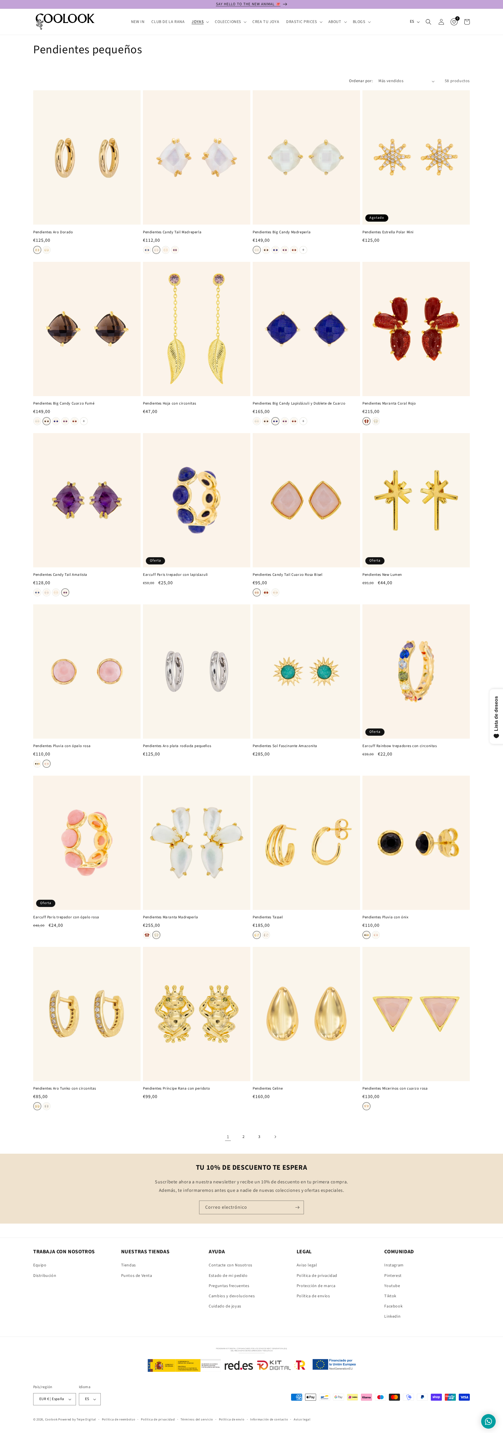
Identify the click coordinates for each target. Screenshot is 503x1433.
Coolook (51, 1419)
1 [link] (228, 1137)
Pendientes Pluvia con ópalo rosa (62, 746)
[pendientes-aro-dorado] (37, 250)
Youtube (392, 1286)
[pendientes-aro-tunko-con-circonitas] (37, 1106)
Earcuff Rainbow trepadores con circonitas (399, 746)
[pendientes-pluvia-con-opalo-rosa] (46, 763)
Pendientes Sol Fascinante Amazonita (285, 746)
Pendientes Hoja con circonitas (169, 403)
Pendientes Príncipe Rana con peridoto (176, 1088)
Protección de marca (316, 1286)
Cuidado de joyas (225, 1306)
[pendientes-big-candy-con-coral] (294, 250)
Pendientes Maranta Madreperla (170, 917)
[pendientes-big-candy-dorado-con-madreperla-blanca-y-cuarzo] (257, 250)
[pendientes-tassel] (257, 935)
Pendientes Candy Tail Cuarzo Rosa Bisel (287, 574)
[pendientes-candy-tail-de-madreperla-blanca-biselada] (275, 592)
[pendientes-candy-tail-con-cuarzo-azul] (147, 250)
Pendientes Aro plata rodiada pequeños (177, 746)
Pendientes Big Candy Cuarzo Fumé (63, 403)
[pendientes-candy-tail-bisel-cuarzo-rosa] (257, 592)
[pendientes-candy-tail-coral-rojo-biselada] (266, 592)
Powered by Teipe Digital (77, 1419)
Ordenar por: (361, 81)
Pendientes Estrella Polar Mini (388, 232)
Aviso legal (307, 1265)
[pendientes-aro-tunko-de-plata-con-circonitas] (46, 1106)
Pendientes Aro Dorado (53, 232)
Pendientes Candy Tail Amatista (60, 574)
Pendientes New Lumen (382, 574)
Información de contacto (269, 1419)
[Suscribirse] (297, 1207)
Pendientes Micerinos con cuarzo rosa (395, 1088)
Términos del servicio (196, 1419)
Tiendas (128, 1265)
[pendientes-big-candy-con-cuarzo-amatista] (285, 250)
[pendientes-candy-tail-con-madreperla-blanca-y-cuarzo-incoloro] (156, 250)
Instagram (393, 1265)
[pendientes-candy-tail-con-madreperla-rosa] (166, 250)
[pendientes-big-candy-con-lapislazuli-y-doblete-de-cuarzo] (275, 250)
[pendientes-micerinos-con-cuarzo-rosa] (366, 1106)
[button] (199, 22)
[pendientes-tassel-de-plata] (266, 935)
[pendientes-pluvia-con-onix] (37, 763)
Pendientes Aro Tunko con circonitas (64, 1088)
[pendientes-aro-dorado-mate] (46, 250)
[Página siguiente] (275, 1136)
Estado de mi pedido (228, 1276)
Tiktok (390, 1296)
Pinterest (392, 1276)
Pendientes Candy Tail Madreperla (172, 232)
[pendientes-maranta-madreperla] (376, 421)
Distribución (44, 1276)
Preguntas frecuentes (229, 1286)
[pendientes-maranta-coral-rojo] (366, 421)
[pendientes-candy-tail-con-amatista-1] (175, 250)
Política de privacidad (317, 1276)
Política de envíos (313, 1296)
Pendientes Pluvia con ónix (385, 917)
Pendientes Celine (268, 1088)
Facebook (393, 1306)
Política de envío (232, 1419)
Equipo (40, 1265)
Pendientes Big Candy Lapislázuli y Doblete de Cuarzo (299, 403)
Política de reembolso (118, 1419)
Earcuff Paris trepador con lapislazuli (175, 574)
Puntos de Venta (136, 1276)
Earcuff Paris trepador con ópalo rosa (66, 917)
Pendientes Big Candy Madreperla (282, 232)
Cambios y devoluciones (232, 1296)
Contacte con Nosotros (230, 1265)
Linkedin (392, 1316)
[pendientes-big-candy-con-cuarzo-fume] (266, 250)
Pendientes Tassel (268, 917)
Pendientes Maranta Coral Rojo (389, 403)
